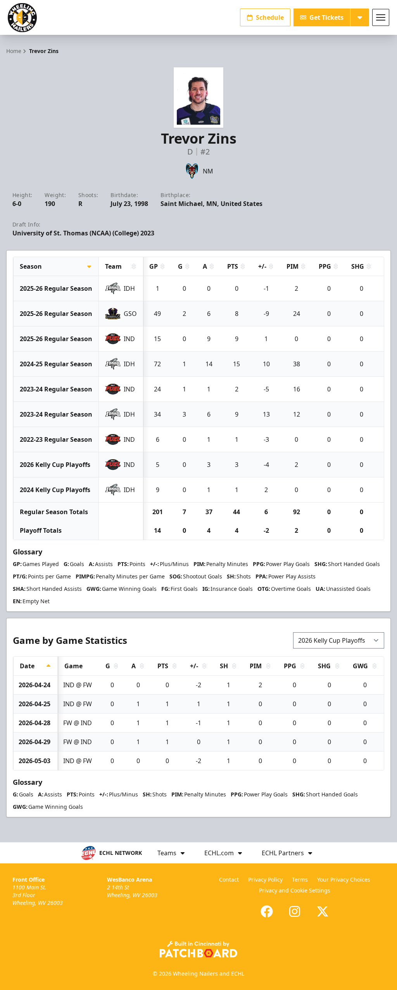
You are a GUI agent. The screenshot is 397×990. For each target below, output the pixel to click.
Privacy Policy (265, 879)
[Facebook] (267, 911)
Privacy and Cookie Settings (294, 890)
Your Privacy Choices (343, 879)
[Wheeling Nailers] (22, 17)
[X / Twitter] (322, 911)
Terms (300, 879)
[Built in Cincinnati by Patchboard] (198, 949)
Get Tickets (326, 17)
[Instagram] (295, 911)
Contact (229, 879)
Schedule (270, 17)
